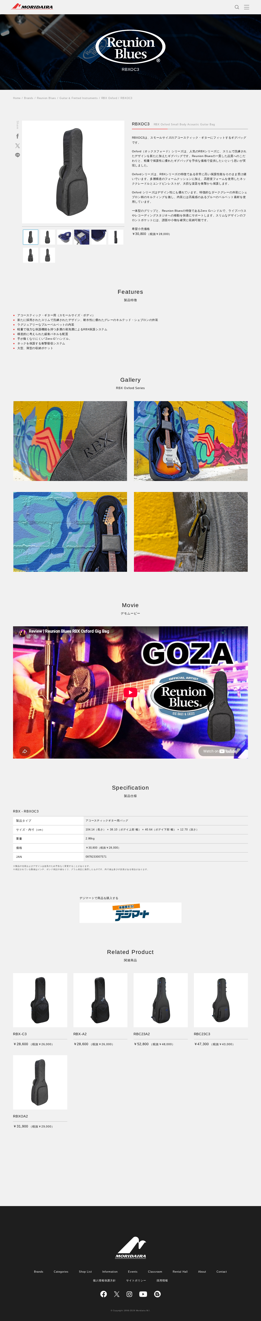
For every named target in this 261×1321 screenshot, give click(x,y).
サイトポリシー (136, 1280)
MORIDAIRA (32, 6)
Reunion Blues (46, 98)
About (202, 1271)
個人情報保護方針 (104, 1280)
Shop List (85, 1271)
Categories (61, 1271)
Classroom (155, 1271)
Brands (28, 98)
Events (133, 1271)
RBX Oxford (109, 98)
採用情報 (162, 1280)
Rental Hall (180, 1271)
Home (17, 98)
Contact (222, 1271)
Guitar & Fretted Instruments (79, 98)
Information (110, 1271)
